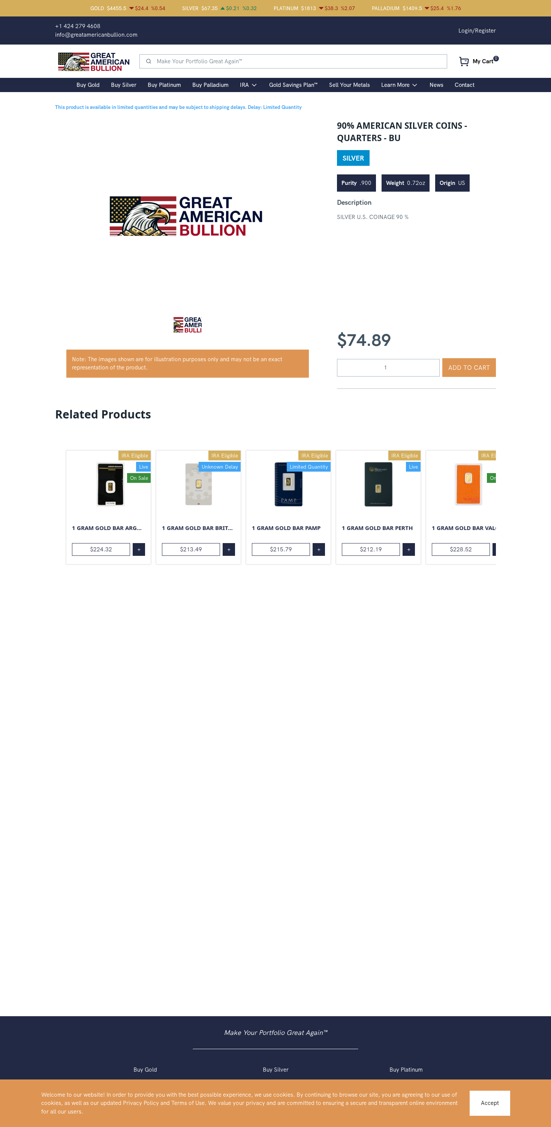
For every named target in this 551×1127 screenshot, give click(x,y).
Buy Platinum (406, 1069)
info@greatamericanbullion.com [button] (96, 35)
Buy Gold (145, 1069)
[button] (188, 324)
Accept (490, 1103)
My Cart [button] (483, 61)
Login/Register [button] (477, 30)
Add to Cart (469, 367)
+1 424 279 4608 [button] (77, 26)
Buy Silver (276, 1069)
